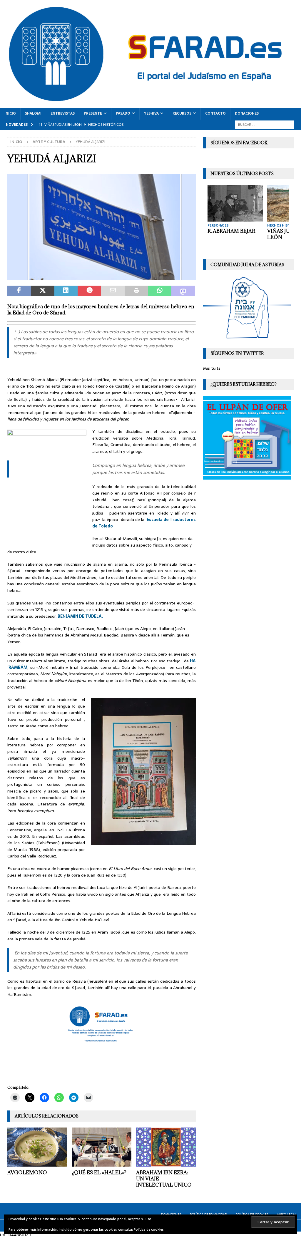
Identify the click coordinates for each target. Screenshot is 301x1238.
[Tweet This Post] (42, 291)
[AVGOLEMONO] (37, 1147)
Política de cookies (148, 1229)
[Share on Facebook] (19, 291)
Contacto (215, 113)
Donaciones (247, 113)
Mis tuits (211, 368)
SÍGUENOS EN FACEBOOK (238, 142)
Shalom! (33, 113)
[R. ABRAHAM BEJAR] (235, 203)
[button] (101, 227)
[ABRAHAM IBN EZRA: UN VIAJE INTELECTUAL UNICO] (166, 1147)
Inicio (10, 113)
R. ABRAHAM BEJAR (231, 231)
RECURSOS (182, 113)
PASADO (123, 113)
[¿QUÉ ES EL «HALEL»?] (101, 1147)
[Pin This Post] (89, 291)
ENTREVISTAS (63, 113)
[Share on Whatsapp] (160, 291)
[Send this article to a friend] (113, 291)
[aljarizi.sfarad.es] (101, 276)
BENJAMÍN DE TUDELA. (81, 616)
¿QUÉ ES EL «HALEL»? (99, 1172)
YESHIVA (151, 113)
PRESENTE (93, 113)
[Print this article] (136, 291)
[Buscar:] (264, 124)
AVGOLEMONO (27, 1172)
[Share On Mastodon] (183, 291)
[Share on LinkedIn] (66, 291)
